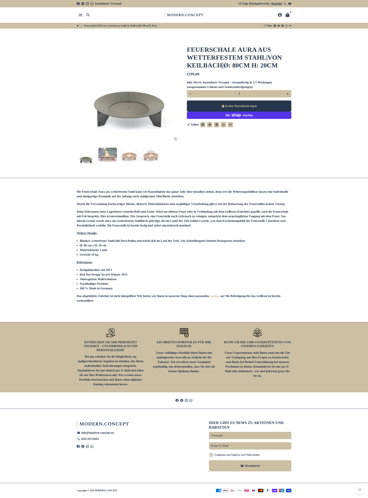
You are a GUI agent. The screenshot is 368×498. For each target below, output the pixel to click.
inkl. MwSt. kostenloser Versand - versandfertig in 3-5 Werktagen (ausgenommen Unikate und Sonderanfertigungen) (229, 85)
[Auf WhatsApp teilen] (286, 25)
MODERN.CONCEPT (106, 490)
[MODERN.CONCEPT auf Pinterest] (82, 3)
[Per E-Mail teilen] (290, 25)
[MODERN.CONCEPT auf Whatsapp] (92, 3)
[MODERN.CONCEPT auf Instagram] (87, 3)
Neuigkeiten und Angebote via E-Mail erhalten (237, 455)
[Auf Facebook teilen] (275, 25)
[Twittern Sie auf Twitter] (279, 25)
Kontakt (276, 3)
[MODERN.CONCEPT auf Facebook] (78, 3)
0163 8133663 (88, 438)
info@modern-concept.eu (95, 432)
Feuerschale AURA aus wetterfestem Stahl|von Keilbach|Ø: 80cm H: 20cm (120, 25)
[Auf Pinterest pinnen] (282, 25)
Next (176, 92)
